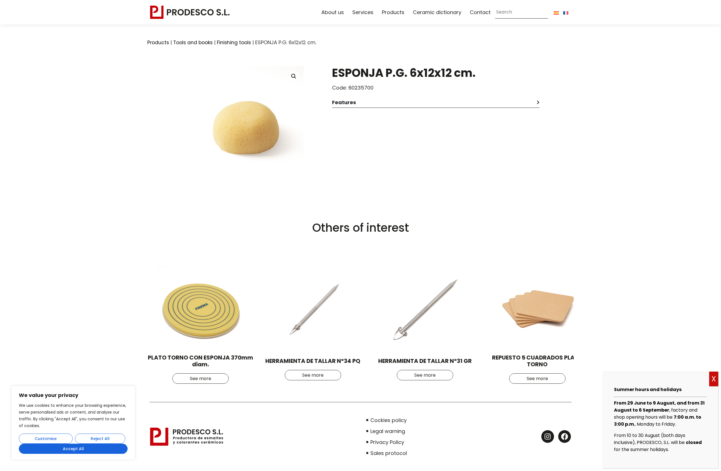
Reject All (100, 438)
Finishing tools (234, 42)
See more (200, 378)
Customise (46, 438)
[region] (73, 423)
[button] (294, 76)
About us (332, 12)
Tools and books (193, 42)
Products (393, 12)
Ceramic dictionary (437, 12)
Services (362, 12)
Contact (480, 12)
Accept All (73, 449)
